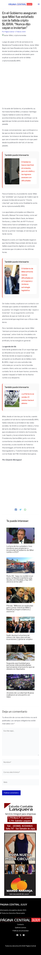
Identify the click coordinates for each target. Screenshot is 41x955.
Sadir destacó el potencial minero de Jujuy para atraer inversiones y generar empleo (19, 637)
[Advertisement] (20, 85)
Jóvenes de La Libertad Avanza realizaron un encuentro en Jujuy (20, 695)
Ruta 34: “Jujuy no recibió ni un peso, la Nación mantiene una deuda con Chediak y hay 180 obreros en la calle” (19, 579)
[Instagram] (24, 935)
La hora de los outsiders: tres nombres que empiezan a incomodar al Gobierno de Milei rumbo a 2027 (20, 549)
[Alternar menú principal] (38, 4)
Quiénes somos (20, 928)
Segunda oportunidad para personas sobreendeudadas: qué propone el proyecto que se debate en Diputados (20, 666)
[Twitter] (20, 509)
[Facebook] (16, 509)
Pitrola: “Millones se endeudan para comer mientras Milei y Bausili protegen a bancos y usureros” (19, 608)
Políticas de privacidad (20, 931)
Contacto (20, 924)
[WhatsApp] (25, 509)
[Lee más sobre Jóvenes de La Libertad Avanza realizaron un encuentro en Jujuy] (20, 682)
